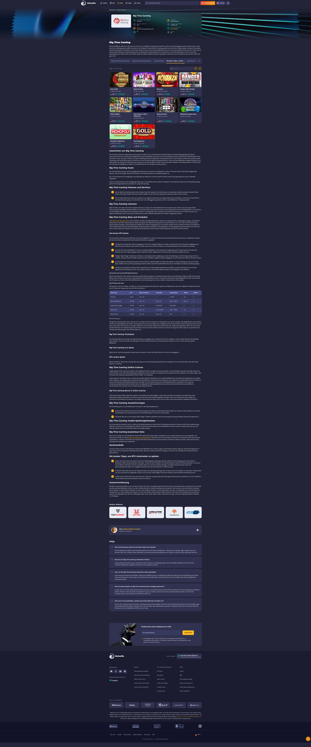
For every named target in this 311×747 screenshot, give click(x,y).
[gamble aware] (157, 726)
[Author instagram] (198, 530)
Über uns (112, 734)
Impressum (147, 734)
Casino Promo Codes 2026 (141, 687)
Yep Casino (160, 675)
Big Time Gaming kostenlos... (142, 61)
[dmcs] (113, 726)
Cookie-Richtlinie (137, 734)
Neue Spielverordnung (186, 679)
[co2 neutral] (179, 726)
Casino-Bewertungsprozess (187, 687)
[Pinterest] (125, 671)
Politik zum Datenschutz (186, 683)
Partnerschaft (127, 734)
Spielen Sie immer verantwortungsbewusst (189, 716)
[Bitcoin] (116, 705)
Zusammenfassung (193, 61)
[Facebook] (120, 671)
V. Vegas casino (161, 687)
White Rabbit (174, 29)
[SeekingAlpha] (179, 705)
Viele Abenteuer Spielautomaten (119, 221)
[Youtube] (111, 671)
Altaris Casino (161, 679)
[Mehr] (308, 739)
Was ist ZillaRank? (185, 691)
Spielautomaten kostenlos (141, 671)
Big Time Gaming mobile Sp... (120, 61)
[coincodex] (194, 705)
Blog (181, 675)
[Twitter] (116, 671)
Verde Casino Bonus (162, 683)
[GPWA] (135, 726)
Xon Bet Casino (161, 691)
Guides (182, 671)
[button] (116, 94)
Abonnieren (188, 632)
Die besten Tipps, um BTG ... (175, 61)
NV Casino (160, 671)
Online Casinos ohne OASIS (141, 683)
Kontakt (119, 734)
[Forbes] (132, 705)
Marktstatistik (159, 61)
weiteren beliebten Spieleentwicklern (140, 437)
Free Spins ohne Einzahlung (142, 675)
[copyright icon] (163, 705)
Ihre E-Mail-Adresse (149, 633)
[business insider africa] (148, 705)
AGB (153, 734)
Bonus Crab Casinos (139, 679)
